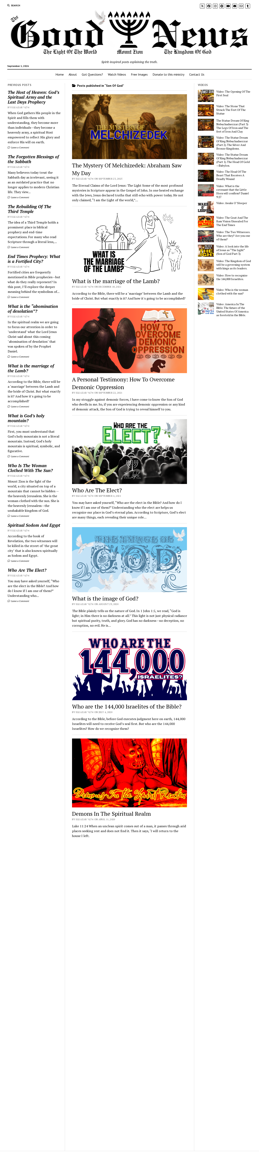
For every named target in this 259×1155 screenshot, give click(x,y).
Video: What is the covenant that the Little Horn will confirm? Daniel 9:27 (232, 191)
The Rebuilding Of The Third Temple (29, 209)
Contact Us (196, 74)
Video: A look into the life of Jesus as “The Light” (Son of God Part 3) (232, 250)
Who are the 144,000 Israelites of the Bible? (127, 706)
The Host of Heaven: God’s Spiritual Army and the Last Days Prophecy (33, 97)
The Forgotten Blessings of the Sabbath (33, 159)
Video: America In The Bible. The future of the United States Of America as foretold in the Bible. (232, 309)
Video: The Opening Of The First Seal (233, 93)
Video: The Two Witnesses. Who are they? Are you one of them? (233, 235)
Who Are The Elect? (27, 570)
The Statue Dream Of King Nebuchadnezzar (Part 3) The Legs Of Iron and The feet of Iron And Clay (232, 126)
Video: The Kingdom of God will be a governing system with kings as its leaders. (233, 264)
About (73, 74)
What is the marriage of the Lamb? (31, 368)
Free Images (139, 74)
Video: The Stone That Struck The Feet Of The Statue (231, 109)
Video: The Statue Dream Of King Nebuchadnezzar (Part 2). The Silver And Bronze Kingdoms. (232, 143)
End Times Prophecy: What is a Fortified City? (34, 259)
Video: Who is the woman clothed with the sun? (232, 291)
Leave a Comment (20, 147)
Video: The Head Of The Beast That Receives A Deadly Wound (231, 175)
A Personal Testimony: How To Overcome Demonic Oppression (123, 383)
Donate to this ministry (168, 74)
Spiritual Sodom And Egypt (34, 525)
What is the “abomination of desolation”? (33, 309)
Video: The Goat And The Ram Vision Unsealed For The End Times (232, 221)
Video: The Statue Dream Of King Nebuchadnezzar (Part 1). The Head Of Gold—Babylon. (233, 160)
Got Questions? (92, 74)
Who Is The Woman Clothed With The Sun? (30, 468)
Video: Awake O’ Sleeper (231, 203)
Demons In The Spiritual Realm (111, 813)
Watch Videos (117, 74)
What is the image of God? (105, 598)
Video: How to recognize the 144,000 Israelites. (231, 277)
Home (59, 74)
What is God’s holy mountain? (26, 418)
